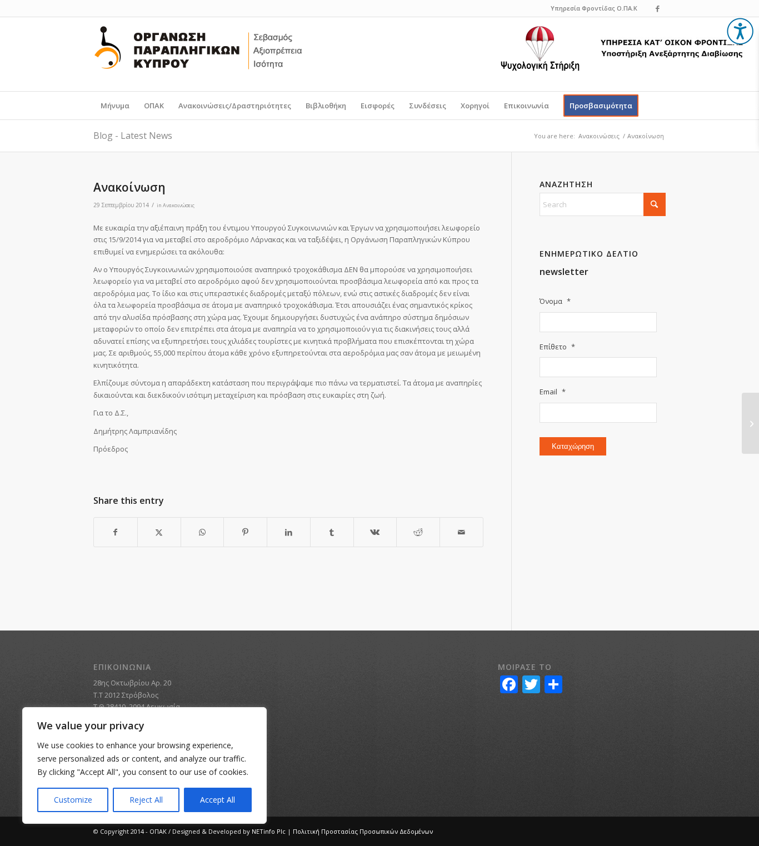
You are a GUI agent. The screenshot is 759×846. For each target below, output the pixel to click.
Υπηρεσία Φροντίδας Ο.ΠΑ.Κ (594, 8)
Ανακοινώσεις (178, 205)
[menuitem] (115, 105)
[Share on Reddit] (418, 532)
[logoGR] (198, 55)
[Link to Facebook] (657, 8)
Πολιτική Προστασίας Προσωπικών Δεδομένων (363, 831)
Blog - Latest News (132, 135)
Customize (73, 799)
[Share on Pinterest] (245, 532)
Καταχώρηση (573, 446)
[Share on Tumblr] (332, 532)
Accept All (217, 799)
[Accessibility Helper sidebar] (740, 31)
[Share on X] (159, 532)
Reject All (146, 799)
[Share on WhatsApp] (202, 532)
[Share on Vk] (375, 532)
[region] (144, 765)
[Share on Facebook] (115, 532)
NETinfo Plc (269, 831)
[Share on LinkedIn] (288, 532)
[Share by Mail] (461, 532)
